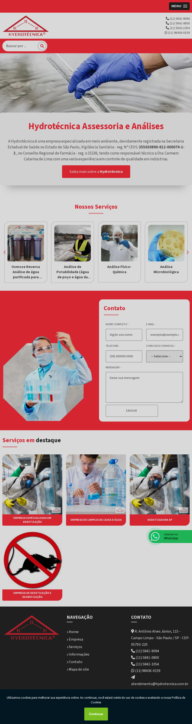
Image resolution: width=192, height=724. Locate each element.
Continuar (96, 714)
